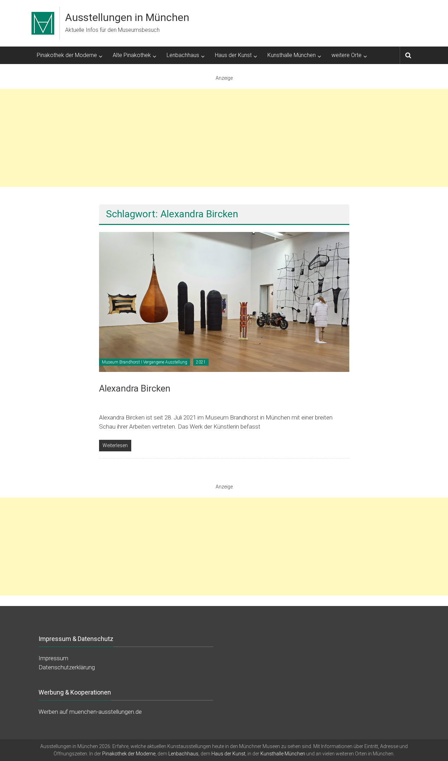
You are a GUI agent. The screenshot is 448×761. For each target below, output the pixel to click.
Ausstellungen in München (127, 17)
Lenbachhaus (183, 55)
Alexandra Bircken (134, 388)
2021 (201, 362)
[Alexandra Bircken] (224, 301)
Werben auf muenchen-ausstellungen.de (90, 711)
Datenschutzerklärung (66, 667)
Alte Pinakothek (132, 55)
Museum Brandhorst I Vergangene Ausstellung (144, 362)
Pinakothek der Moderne (67, 55)
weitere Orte (346, 55)
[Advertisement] (224, 138)
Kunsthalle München (291, 55)
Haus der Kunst (233, 55)
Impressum (53, 658)
